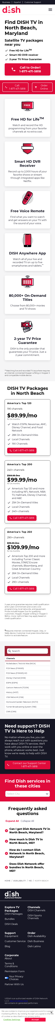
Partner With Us (14, 984)
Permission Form (15, 971)
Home (7, 881)
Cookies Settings (11, 1019)
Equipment (11, 936)
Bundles (10, 919)
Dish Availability (37, 936)
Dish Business (36, 941)
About (8, 958)
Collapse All (27, 821)
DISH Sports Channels (35, 917)
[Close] (51, 1012)
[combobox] (24, 794)
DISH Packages (14, 914)
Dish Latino (34, 946)
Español (17, 2)
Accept (35, 1019)
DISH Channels (36, 910)
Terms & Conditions (11, 965)
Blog (7, 946)
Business (6, 2)
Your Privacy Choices (16, 978)
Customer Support (32, 2)
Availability (19, 881)
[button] (47, 794)
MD (30, 881)
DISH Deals (11, 924)
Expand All (12, 821)
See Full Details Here (19, 1001)
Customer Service (15, 941)
